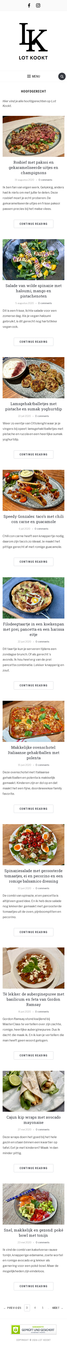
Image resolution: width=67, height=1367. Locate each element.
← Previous (12, 1307)
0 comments (45, 179)
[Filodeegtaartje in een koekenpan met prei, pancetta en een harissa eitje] (33, 597)
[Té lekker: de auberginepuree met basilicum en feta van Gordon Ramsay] (33, 968)
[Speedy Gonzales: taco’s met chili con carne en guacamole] (33, 490)
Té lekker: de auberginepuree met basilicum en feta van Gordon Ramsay (33, 999)
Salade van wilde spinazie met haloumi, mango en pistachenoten (34, 290)
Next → (58, 1307)
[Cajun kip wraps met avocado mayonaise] (33, 1091)
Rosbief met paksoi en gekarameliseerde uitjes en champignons (33, 167)
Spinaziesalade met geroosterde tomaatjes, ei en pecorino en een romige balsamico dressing (33, 876)
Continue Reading (34, 223)
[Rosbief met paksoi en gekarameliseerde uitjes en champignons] (33, 136)
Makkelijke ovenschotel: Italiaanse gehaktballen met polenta (33, 752)
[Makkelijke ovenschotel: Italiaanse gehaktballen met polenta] (33, 721)
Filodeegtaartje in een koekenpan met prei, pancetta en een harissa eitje (33, 629)
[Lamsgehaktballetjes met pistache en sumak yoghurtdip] (33, 377)
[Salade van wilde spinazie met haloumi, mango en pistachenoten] (33, 259)
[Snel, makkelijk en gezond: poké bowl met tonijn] (33, 1204)
